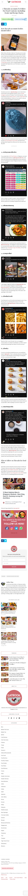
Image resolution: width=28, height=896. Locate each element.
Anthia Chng (9, 582)
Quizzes (3, 817)
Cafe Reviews (4, 737)
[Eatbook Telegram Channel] (16, 528)
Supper (2, 830)
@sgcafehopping (5, 287)
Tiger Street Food (5, 840)
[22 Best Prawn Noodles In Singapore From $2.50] (5, 664)
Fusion (2, 771)
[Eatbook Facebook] (7, 528)
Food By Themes (14, 6)
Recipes (3, 820)
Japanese (3, 794)
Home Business (4, 781)
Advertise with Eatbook (7, 868)
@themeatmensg (5, 244)
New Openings (4, 812)
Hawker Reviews (5, 778)
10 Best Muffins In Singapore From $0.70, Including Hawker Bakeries (8, 612)
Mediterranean (4, 809)
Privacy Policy (12, 879)
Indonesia (3, 786)
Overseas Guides (5, 815)
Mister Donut (13, 96)
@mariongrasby (12, 450)
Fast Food (3, 755)
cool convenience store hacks (11, 140)
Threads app (4, 62)
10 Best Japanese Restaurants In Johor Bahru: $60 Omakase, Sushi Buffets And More (17, 669)
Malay (2, 804)
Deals (2, 747)
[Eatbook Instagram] (12, 528)
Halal (2, 773)
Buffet (2, 734)
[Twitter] (5, 24)
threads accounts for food (13, 576)
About (2, 877)
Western (3, 846)
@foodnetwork (11, 303)
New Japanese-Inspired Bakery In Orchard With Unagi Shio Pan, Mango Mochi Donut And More (17, 675)
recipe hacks (22, 96)
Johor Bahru (4, 796)
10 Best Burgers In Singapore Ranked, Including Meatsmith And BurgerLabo (8, 627)
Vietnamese (3, 843)
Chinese (3, 742)
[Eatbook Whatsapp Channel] (21, 528)
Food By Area (4, 758)
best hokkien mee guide (13, 469)
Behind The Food (5, 729)
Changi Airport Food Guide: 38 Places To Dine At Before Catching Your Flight (8, 642)
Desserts (3, 750)
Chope (2, 745)
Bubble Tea (3, 732)
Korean (2, 802)
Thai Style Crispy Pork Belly (14, 247)
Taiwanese (3, 833)
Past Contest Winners (18, 877)
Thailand (3, 838)
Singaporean (4, 825)
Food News (3, 765)
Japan (2, 791)
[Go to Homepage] (14, 2)
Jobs (6, 877)
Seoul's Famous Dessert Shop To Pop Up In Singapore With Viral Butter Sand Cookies (16, 658)
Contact (10, 877)
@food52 (7, 354)
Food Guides (4, 763)
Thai (2, 835)
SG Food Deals (13, 156)
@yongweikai (20, 284)
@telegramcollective (19, 157)
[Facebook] (2, 24)
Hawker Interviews (5, 776)
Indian (2, 783)
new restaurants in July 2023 (16, 472)
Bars (2, 726)
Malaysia (3, 807)
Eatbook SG (14, 533)
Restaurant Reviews (5, 822)
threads (3, 576)
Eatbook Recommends (6, 752)
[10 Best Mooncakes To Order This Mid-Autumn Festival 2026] (5, 680)
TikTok (22, 93)
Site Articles (4, 828)
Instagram (3, 95)
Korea (2, 799)
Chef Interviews (4, 739)
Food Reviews (4, 768)
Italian (2, 789)
